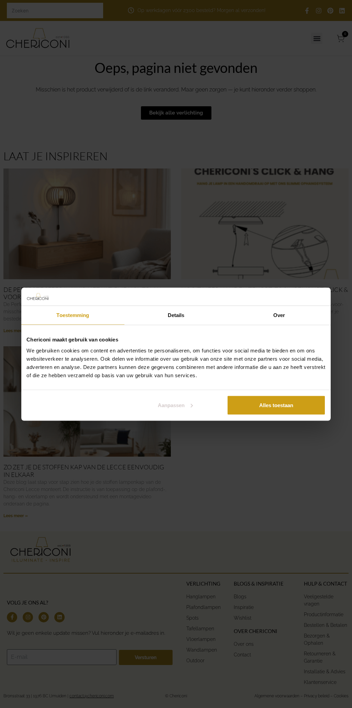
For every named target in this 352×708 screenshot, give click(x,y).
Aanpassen (171, 405)
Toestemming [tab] (72, 315)
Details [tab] (176, 315)
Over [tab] (279, 315)
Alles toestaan (276, 405)
